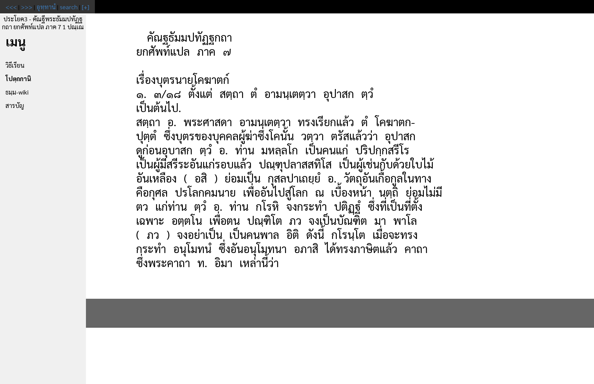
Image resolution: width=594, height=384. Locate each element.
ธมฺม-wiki (17, 92)
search (69, 7)
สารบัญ (15, 105)
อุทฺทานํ (46, 7)
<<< (11, 7)
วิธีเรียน (15, 65)
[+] (85, 7)
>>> (26, 7)
